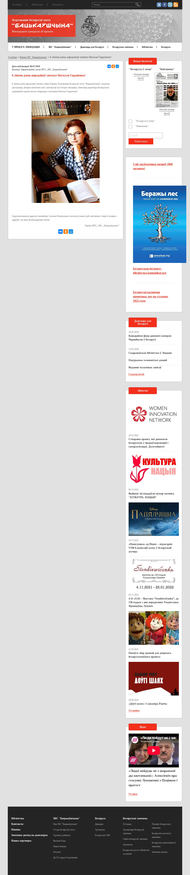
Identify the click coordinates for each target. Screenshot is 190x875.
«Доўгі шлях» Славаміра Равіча (148, 703)
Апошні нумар (141, 74)
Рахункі (56, 852)
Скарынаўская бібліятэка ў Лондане (150, 353)
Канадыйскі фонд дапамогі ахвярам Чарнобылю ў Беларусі (150, 337)
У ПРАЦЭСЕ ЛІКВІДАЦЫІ (26, 47)
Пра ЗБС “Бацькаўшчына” (65, 824)
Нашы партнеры (21, 840)
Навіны (15, 829)
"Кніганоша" (142, 126)
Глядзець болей (136, 374)
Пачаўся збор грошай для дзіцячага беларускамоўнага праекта (150, 655)
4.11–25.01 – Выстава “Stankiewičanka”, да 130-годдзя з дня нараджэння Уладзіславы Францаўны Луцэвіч (153, 602)
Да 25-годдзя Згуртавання (65, 857)
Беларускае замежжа (122, 47)
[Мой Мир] (117, 66)
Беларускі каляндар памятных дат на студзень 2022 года (150, 296)
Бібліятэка (37, 4)
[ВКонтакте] (109, 66)
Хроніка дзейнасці (61, 835)
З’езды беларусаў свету (64, 829)
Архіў (140, 78)
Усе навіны (134, 710)
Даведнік (99, 824)
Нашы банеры (59, 846)
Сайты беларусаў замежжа (135, 839)
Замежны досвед (159, 852)
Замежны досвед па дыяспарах (29, 835)
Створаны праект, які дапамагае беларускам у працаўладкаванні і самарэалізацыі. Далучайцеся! (148, 443)
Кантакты (58, 4)
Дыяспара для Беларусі (92, 47)
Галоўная (17, 4)
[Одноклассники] (113, 66)
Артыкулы (100, 829)
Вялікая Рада (59, 841)
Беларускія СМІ (102, 835)
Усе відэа (133, 794)
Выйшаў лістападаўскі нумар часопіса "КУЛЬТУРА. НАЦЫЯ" (151, 495)
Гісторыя (127, 824)
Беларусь (166, 47)
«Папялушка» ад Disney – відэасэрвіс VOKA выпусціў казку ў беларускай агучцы (151, 548)
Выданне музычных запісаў (145, 367)
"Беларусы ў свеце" (145, 121)
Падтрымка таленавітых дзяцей (148, 360)
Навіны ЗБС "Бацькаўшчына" (33, 57)
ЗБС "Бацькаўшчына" (60, 47)
